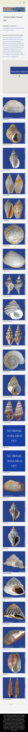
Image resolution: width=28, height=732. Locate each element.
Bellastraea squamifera (7, 573)
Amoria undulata (6, 220)
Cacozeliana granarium (7, 699)
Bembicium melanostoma (7, 598)
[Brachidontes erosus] (14, 637)
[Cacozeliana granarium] (14, 687)
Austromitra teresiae (6, 472)
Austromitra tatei (6, 447)
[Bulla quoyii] (14, 662)
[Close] (26, 69)
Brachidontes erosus (6, 649)
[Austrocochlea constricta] (14, 309)
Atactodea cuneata (6, 270)
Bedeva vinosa (5, 548)
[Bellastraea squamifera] (14, 561)
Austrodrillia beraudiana (7, 346)
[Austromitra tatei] (14, 435)
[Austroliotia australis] (14, 360)
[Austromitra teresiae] (14, 460)
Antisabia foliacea (6, 245)
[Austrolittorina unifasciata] (14, 385)
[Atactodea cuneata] (14, 259)
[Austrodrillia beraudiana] (14, 334)
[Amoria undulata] (14, 208)
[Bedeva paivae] (14, 511)
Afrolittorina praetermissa (7, 144)
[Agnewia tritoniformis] (14, 158)
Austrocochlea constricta (7, 321)
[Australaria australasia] (14, 284)
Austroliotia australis (6, 371)
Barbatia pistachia (6, 497)
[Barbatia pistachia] (14, 486)
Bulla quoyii (5, 674)
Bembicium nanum (6, 623)
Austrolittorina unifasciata (7, 396)
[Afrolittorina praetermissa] (14, 133)
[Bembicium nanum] (14, 612)
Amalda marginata (6, 195)
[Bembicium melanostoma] (14, 587)
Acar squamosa (6, 119)
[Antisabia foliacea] (14, 234)
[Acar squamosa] (14, 108)
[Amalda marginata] (14, 183)
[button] (19, 76)
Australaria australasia (7, 296)
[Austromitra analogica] (14, 410)
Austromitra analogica (7, 422)
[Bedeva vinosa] (14, 536)
